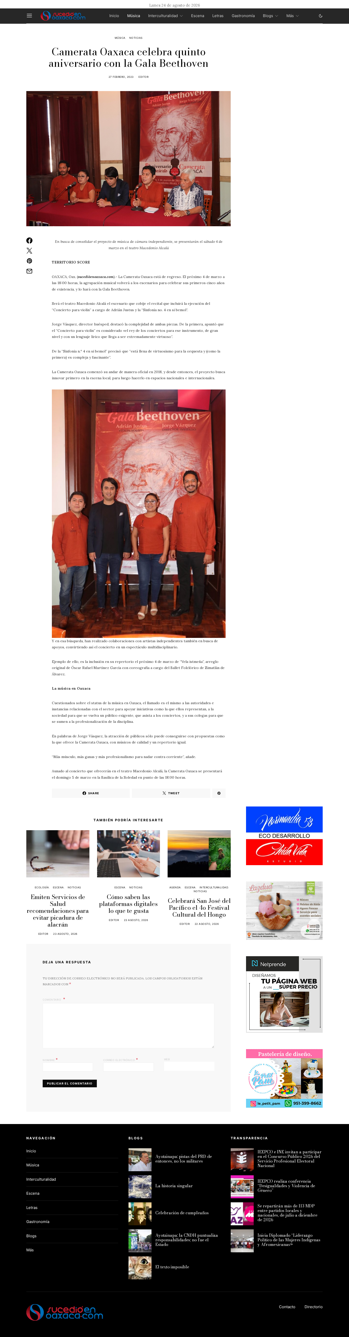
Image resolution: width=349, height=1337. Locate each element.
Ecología (42, 887)
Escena (197, 15)
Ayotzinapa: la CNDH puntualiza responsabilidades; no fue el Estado (186, 1239)
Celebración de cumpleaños (182, 1213)
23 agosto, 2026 (65, 933)
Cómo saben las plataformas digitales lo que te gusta (128, 903)
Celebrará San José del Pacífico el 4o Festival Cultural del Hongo (199, 907)
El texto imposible (172, 1267)
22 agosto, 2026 (207, 923)
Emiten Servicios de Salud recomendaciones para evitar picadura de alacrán (58, 910)
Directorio (314, 1306)
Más (290, 15)
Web (167, 1059)
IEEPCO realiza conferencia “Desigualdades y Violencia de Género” (286, 1185)
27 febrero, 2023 (121, 76)
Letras (218, 15)
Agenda (175, 887)
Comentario (52, 999)
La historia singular (174, 1186)
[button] (321, 16)
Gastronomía (243, 15)
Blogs (268, 15)
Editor (143, 76)
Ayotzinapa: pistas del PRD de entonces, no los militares (183, 1158)
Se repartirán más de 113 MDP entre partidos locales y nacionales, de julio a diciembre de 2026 (287, 1213)
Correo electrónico (120, 1059)
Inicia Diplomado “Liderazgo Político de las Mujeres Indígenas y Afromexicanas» (289, 1239)
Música (133, 15)
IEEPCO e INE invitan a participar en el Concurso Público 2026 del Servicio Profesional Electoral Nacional (290, 1159)
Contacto (287, 1306)
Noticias (136, 37)
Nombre (50, 1059)
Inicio (114, 15)
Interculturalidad (163, 15)
